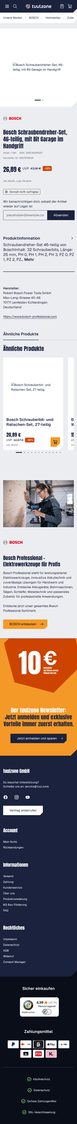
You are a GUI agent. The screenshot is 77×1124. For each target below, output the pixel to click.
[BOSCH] (12, 118)
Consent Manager (14, 962)
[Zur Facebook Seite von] (5, 798)
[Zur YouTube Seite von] (27, 798)
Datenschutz (11, 945)
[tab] (38, 100)
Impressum (10, 939)
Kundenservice (12, 887)
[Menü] (7, 6)
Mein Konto (10, 841)
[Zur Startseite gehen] (38, 6)
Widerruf (8, 956)
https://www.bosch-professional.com (30, 317)
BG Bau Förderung (15, 904)
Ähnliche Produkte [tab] (20, 334)
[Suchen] (15, 6)
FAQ (5, 910)
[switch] (46, 1011)
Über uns (9, 893)
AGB (6, 950)
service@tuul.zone (37, 786)
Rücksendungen (13, 847)
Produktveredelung (15, 899)
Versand (26, 181)
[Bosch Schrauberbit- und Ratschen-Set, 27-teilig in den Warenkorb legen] (55, 442)
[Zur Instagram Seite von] (16, 798)
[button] (39, 67)
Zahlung (8, 882)
